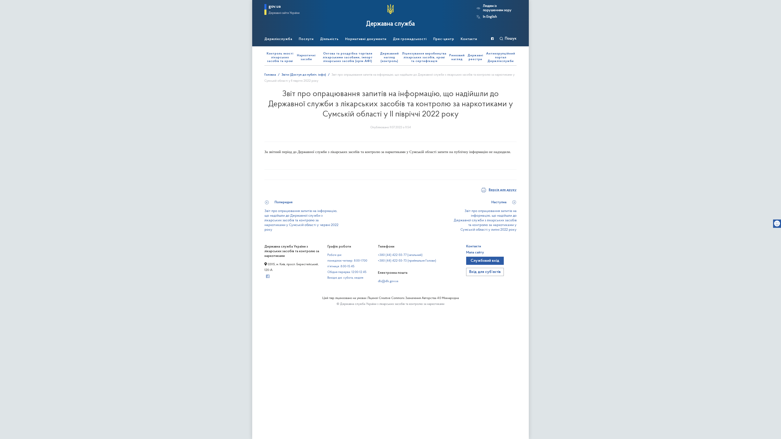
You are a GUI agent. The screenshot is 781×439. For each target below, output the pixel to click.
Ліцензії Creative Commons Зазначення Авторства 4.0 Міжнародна (413, 298)
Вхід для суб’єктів (485, 272)
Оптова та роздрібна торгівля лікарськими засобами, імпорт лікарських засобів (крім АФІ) (348, 57)
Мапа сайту (475, 252)
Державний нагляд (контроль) (389, 57)
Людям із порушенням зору (497, 8)
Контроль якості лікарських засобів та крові (280, 57)
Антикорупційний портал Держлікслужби (500, 57)
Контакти (473, 246)
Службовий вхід (485, 261)
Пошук (511, 39)
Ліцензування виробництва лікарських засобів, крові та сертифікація (424, 57)
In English (490, 17)
